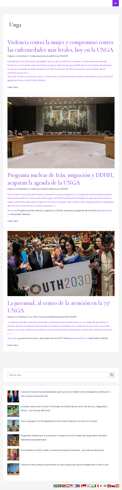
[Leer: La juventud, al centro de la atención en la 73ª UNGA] (60, 263)
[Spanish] (117, 485)
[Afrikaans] (56, 485)
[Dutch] (68, 485)
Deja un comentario (17, 56)
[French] (80, 485)
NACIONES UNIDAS (20, 214)
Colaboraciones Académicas (44, 56)
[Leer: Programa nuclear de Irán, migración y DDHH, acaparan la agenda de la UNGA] (60, 132)
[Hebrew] (89, 485)
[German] (84, 485)
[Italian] (97, 485)
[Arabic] (60, 485)
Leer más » (12, 87)
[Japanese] (101, 485)
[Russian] (113, 485)
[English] (72, 485)
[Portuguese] (109, 485)
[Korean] (105, 485)
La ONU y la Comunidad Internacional (49, 317)
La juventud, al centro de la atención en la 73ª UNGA (43, 338)
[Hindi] (93, 485)
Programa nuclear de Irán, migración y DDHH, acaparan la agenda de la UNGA (56, 210)
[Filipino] (76, 485)
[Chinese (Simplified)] (64, 485)
